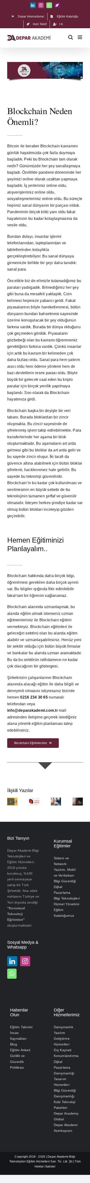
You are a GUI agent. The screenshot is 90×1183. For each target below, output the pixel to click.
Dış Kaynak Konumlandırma (66, 1053)
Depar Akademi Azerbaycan (66, 1128)
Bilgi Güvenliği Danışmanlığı (65, 1093)
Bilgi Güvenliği (65, 881)
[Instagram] (25, 961)
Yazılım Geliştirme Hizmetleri (62, 1038)
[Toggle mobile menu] (80, 37)
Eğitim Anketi (20, 1050)
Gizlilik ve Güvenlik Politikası (17, 1061)
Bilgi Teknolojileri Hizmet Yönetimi (67, 901)
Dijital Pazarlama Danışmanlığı (64, 1067)
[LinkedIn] (12, 961)
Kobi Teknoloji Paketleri (64, 1105)
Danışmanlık (63, 1027)
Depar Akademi (58, 1156)
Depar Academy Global (66, 1116)
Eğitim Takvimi (21, 1027)
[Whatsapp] (12, 974)
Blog (13, 1044)
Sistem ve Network (61, 861)
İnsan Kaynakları (18, 1035)
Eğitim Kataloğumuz (64, 912)
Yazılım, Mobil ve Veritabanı (65, 872)
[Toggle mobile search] (70, 37)
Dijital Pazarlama (62, 889)
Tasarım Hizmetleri (61, 1082)
